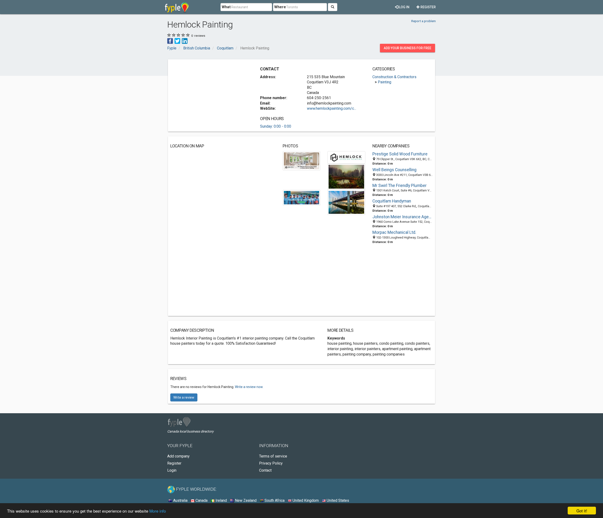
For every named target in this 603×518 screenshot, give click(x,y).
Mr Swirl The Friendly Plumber (399, 185)
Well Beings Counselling (394, 169)
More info (157, 511)
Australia (179, 500)
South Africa (274, 500)
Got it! (581, 511)
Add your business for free (407, 48)
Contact (265, 470)
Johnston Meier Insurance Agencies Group (402, 216)
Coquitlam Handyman (391, 201)
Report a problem (423, 21)
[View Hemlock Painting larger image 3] (346, 176)
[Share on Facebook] (170, 40)
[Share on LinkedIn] (184, 40)
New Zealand (245, 500)
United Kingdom (305, 500)
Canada (201, 500)
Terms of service (273, 456)
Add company (178, 456)
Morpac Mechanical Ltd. (394, 232)
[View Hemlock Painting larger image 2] (346, 157)
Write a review (183, 397)
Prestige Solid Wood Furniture (400, 154)
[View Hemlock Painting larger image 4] (302, 197)
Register (428, 7)
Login (171, 470)
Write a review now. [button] (249, 387)
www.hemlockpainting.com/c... (331, 108)
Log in (403, 7)
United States (337, 500)
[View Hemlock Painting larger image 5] (346, 202)
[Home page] (177, 7)
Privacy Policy (271, 463)
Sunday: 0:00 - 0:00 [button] (275, 126)
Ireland (221, 500)
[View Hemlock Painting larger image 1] (302, 160)
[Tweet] (177, 40)
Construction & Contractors (394, 77)
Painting (384, 82)
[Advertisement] (209, 95)
